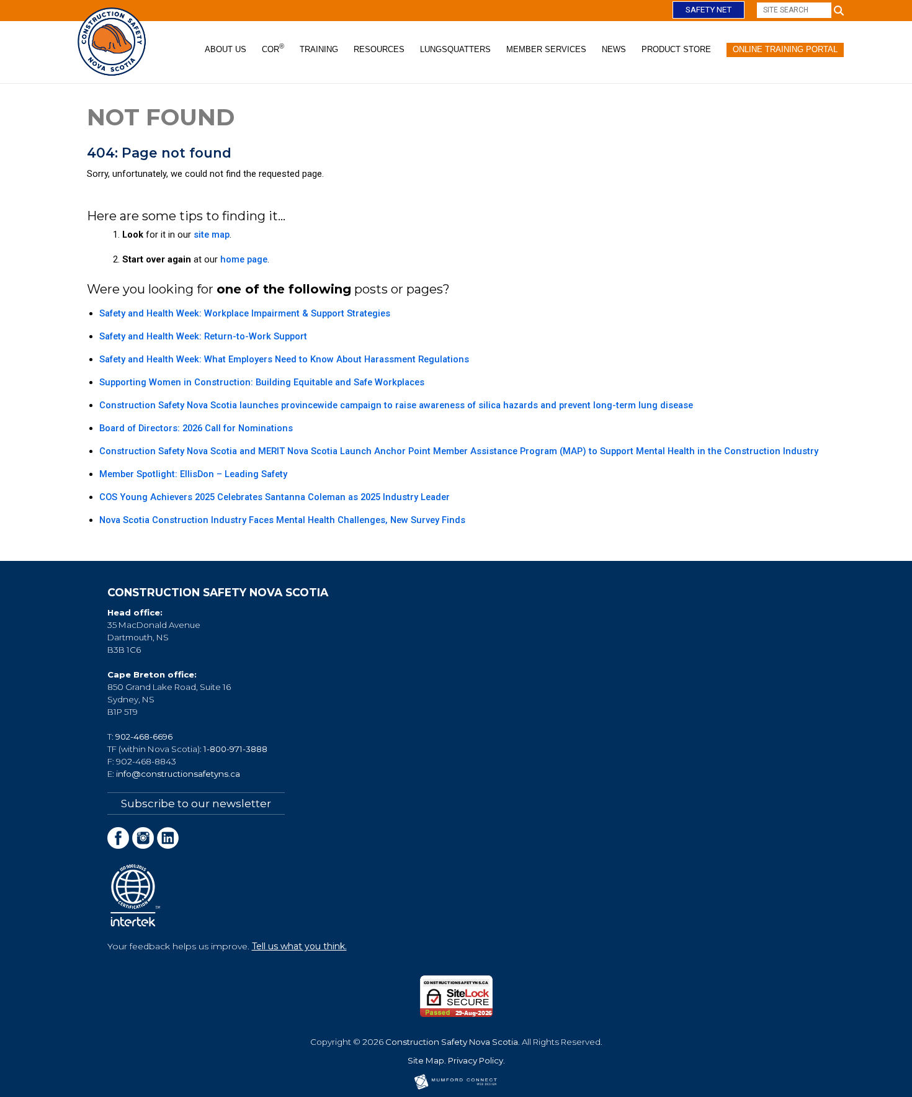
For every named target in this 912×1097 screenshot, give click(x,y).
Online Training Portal (785, 49)
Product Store (676, 49)
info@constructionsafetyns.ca (178, 774)
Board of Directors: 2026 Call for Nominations (196, 428)
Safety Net (708, 9)
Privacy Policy (475, 1060)
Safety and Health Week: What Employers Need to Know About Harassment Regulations (284, 359)
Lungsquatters (455, 49)
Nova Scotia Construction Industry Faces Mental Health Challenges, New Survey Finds (282, 520)
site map (212, 234)
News (614, 49)
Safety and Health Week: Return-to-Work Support (203, 336)
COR (273, 48)
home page (243, 259)
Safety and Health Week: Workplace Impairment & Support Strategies (244, 313)
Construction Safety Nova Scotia (451, 1042)
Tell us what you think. (299, 946)
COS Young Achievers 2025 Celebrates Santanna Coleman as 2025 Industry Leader (274, 497)
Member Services (546, 49)
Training (319, 49)
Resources (379, 49)
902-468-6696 (143, 736)
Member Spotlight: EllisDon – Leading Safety (193, 474)
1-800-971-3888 (235, 749)
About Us (225, 49)
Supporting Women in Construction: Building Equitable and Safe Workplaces (261, 382)
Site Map (426, 1060)
